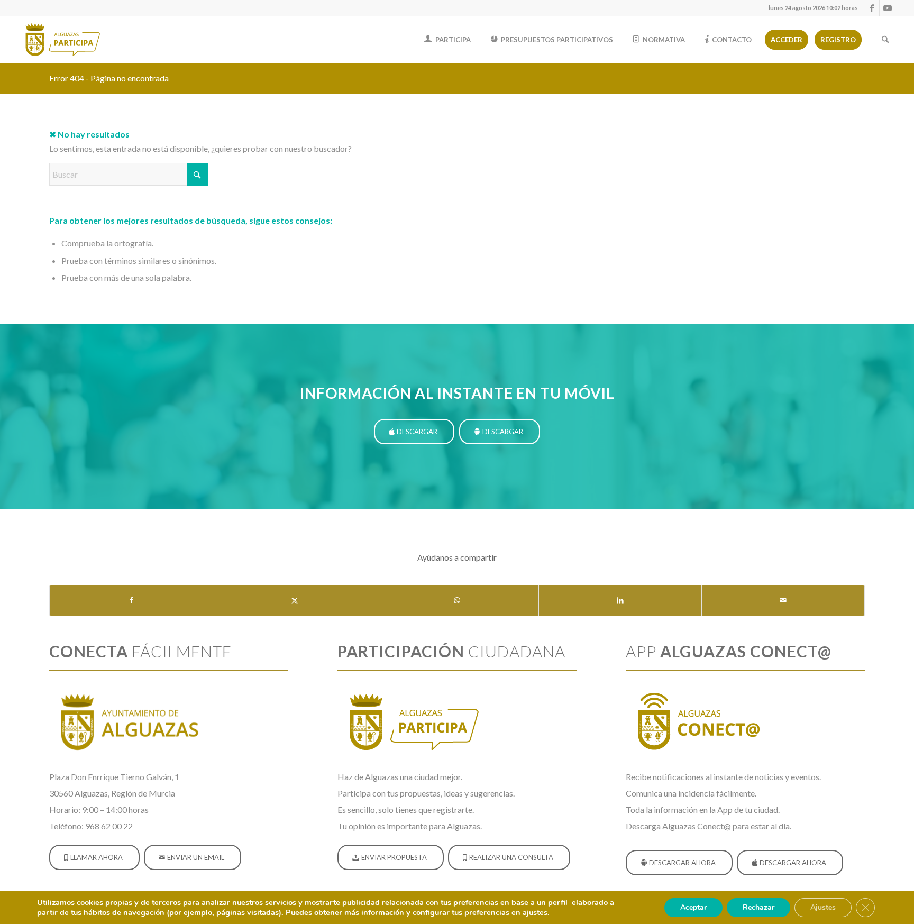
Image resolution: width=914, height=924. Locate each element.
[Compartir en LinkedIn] (620, 600)
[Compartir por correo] (783, 600)
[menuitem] (810, 8)
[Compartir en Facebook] (131, 600)
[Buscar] (885, 39)
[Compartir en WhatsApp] (457, 600)
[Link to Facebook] (871, 8)
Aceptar (693, 907)
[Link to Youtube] (887, 8)
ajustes (535, 912)
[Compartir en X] (294, 600)
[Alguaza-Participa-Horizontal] (65, 39)
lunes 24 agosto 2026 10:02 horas (813, 7)
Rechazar (758, 907)
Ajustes (823, 907)
